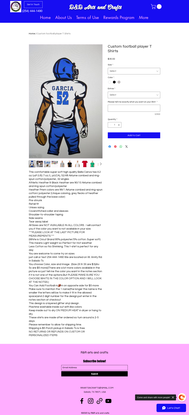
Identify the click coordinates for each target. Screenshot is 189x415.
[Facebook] (81, 401)
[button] (157, 6)
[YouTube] (108, 401)
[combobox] (134, 71)
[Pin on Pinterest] (115, 146)
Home (32, 33)
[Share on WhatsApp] (121, 146)
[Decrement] (110, 124)
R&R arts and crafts (94, 352)
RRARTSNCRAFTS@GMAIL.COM (96, 388)
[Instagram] (90, 401)
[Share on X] (126, 146)
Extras (111, 89)
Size (110, 65)
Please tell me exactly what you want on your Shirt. (132, 102)
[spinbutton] (114, 124)
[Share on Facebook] (109, 146)
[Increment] (119, 124)
